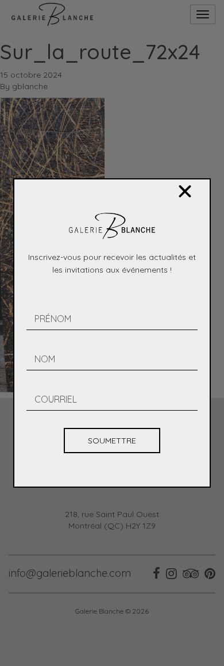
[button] (185, 191)
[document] (112, 333)
